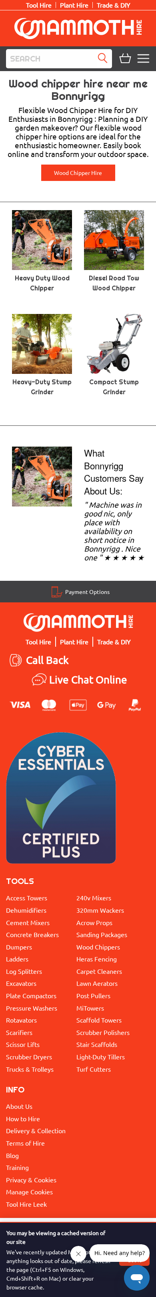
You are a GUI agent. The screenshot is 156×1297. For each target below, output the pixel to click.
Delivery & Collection (36, 1130)
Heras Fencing (96, 959)
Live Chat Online (88, 679)
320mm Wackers (100, 910)
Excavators (21, 983)
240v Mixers (93, 898)
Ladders (17, 959)
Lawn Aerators (97, 983)
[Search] (104, 58)
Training (17, 1167)
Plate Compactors (31, 995)
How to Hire (23, 1118)
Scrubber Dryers (29, 1057)
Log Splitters (24, 971)
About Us (19, 1106)
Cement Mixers (28, 922)
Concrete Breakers (32, 934)
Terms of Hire (25, 1143)
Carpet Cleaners (99, 971)
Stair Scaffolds (96, 1044)
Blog (12, 1155)
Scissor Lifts (23, 1044)
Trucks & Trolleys (30, 1069)
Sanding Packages (101, 934)
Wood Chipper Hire (78, 172)
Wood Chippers (98, 947)
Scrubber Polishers (103, 1032)
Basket (124, 59)
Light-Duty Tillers (100, 1057)
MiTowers (90, 1008)
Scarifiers (19, 1032)
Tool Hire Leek (26, 1204)
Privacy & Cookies (31, 1180)
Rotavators (21, 1020)
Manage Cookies (29, 1192)
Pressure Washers (31, 1008)
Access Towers (26, 898)
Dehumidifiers (26, 910)
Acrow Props (94, 922)
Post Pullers (93, 995)
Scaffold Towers (99, 1020)
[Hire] (42, 476)
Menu (144, 59)
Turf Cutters (93, 1069)
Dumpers (19, 947)
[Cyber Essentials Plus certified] (61, 800)
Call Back (47, 660)
